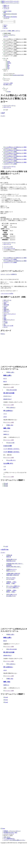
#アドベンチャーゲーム (9, 105)
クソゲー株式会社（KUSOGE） (11, 448)
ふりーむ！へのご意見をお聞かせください (14, 840)
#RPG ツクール (7, 300)
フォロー (3, 115)
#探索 (4, 26)
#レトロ (5, 28)
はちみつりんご (7, 396)
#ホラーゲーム (7, 107)
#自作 (4, 315)
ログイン (18, 30)
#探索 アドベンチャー (9, 319)
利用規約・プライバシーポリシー (12, 831)
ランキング (6, 8)
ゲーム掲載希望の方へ (9, 838)
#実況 (4, 303)
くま (4, 466)
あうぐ (5, 378)
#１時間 (5, 322)
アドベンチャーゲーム (9, 248)
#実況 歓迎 (6, 304)
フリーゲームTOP (8, 246)
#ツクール (6, 312)
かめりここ (6, 431)
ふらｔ (5, 413)
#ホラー (5, 25)
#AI (4, 324)
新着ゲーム (6, 5)
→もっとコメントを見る (7, 293)
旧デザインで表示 (8, 835)
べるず (3, 113)
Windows (3, 333)
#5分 (4, 317)
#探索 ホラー (6, 310)
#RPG (4, 318)
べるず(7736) (4, 549)
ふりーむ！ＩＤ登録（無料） (8, 30)
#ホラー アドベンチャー (9, 313)
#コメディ (6, 301)
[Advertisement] (14, 131)
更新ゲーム (6, 7)
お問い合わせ (6, 837)
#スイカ (5, 327)
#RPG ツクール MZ (8, 325)
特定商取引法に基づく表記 (10, 832)
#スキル (5, 306)
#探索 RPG (6, 309)
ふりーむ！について (8, 834)
